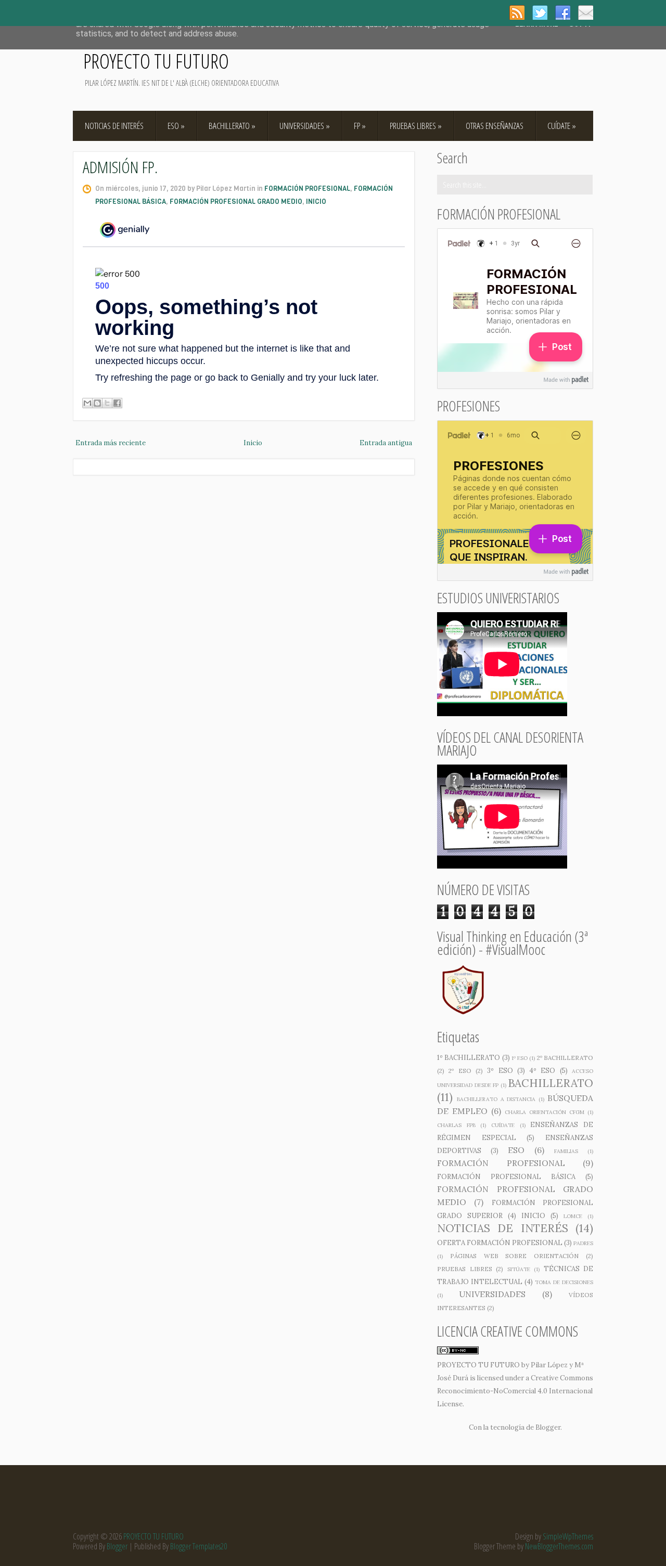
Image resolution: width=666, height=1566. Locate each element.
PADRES (583, 1243)
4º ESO (542, 1070)
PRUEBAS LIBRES (416, 126)
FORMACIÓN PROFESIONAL (307, 188)
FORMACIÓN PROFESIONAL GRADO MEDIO (236, 201)
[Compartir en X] (107, 403)
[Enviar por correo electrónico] (87, 403)
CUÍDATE (561, 126)
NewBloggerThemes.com (559, 1546)
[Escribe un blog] (97, 403)
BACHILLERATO (232, 126)
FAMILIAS (566, 1151)
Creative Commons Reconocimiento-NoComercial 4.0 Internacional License (515, 1391)
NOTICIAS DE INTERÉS (114, 126)
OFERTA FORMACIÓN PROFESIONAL (499, 1242)
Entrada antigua (386, 442)
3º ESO (500, 1070)
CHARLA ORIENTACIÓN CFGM (544, 1112)
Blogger (547, 1427)
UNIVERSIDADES (304, 126)
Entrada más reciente (110, 442)
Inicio (253, 442)
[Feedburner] (585, 12)
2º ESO (460, 1071)
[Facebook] (562, 12)
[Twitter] (539, 12)
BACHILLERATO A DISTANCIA (496, 1099)
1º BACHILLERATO (468, 1057)
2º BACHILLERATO (565, 1058)
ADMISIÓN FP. (120, 167)
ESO (176, 126)
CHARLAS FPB (456, 1125)
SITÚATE (518, 1269)
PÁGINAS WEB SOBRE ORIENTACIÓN (514, 1256)
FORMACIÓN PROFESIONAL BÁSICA (506, 1176)
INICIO (316, 201)
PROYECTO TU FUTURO (156, 60)
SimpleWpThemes (568, 1536)
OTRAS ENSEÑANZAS (494, 126)
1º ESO (519, 1058)
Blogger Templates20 (198, 1546)
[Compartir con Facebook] (117, 403)
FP (360, 126)
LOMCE (572, 1216)
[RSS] (516, 12)
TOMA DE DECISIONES (564, 1282)
